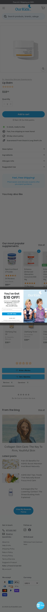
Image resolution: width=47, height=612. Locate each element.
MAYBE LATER (12, 318)
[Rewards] (40, 605)
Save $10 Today (11, 314)
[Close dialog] (45, 291)
